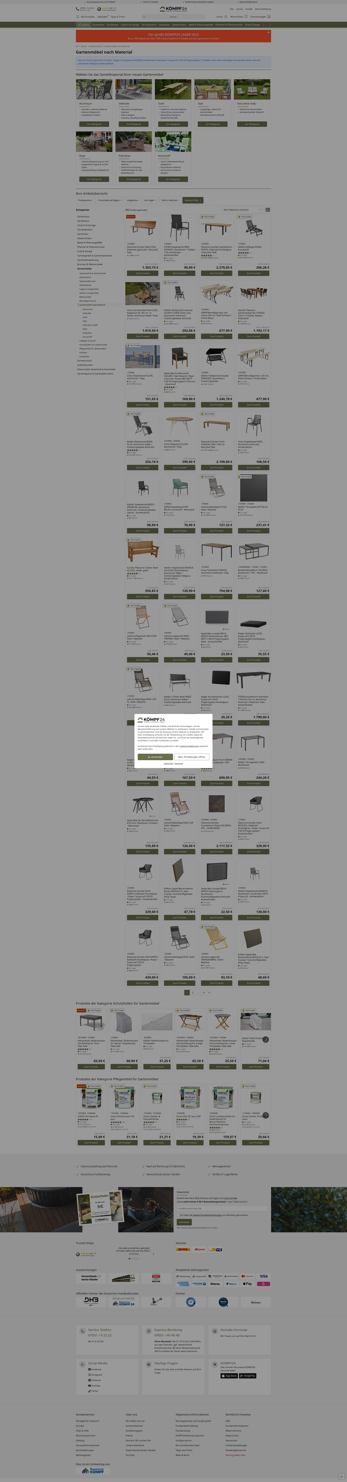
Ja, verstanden (155, 756)
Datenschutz (168, 763)
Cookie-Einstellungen (189, 746)
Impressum (178, 763)
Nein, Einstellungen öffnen (191, 756)
